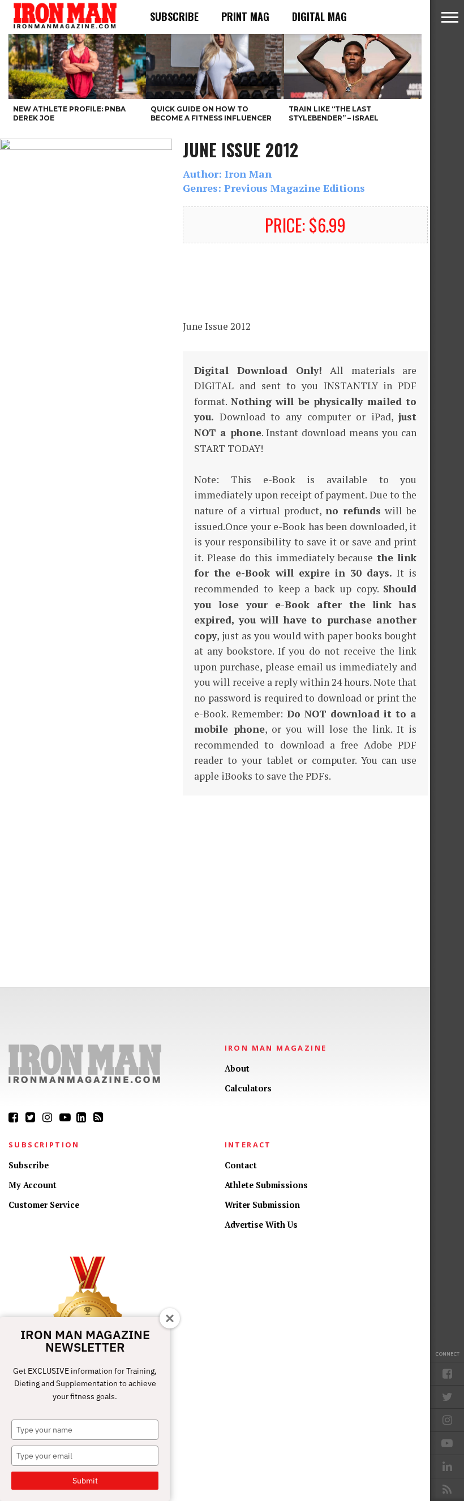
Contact (241, 1165)
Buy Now (305, 281)
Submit (85, 1481)
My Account (32, 1185)
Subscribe (174, 16)
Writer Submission (262, 1204)
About (237, 1068)
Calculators (248, 1088)
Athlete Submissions (266, 1185)
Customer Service (43, 1204)
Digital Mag (319, 16)
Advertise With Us (261, 1224)
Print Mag (245, 16)
